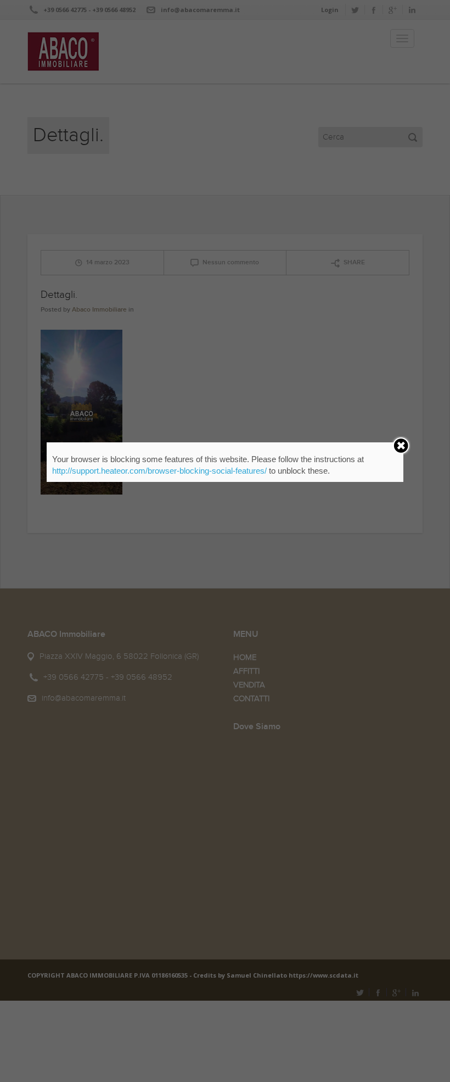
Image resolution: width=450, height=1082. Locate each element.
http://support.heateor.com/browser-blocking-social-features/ (159, 470)
